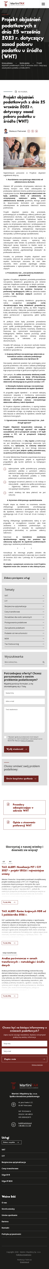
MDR (7, 638)
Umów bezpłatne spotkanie (19, 778)
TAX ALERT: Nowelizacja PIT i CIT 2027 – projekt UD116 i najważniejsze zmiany (23, 870)
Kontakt (5, 1228)
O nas (4, 1202)
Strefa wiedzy (25, 63)
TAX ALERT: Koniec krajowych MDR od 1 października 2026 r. (24, 913)
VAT (6, 595)
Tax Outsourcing (12, 644)
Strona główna (7, 63)
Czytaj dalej (7, 902)
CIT (6, 601)
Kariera (5, 1221)
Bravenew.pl (24, 1262)
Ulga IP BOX (7, 1181)
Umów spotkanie (9, 1215)
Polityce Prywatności (27, 741)
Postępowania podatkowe (16, 622)
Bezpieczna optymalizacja (15, 606)
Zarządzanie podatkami (15, 628)
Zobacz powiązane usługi (17, 578)
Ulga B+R (6, 1175)
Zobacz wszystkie (9, 1142)
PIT (10, 862)
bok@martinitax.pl (25, 1123)
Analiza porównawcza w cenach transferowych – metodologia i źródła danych (23, 962)
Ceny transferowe (12, 611)
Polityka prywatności (37, 1065)
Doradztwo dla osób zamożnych (18, 617)
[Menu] (43, 4)
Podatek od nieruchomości (16, 633)
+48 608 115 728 (24, 1125)
